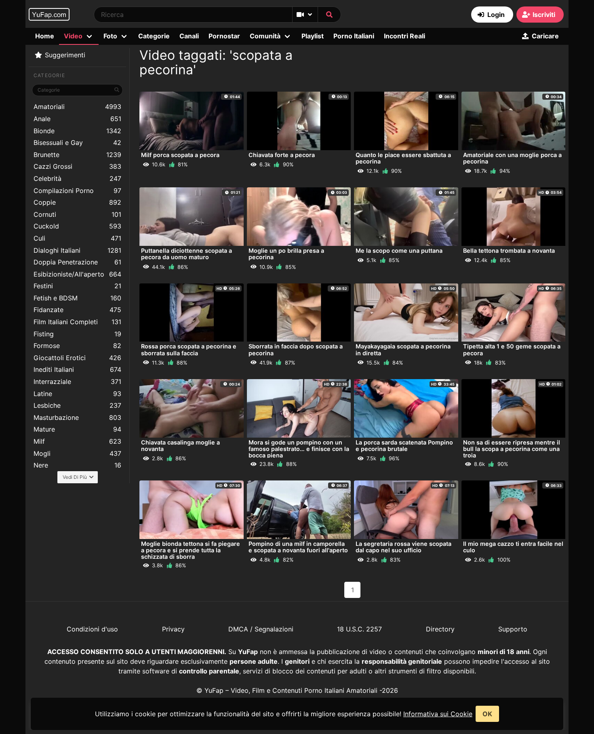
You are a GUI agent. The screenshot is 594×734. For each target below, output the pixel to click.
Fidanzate (77, 310)
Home (44, 36)
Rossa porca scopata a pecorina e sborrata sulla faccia (188, 349)
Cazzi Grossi (77, 166)
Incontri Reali (404, 36)
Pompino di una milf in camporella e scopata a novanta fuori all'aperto (298, 547)
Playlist (312, 36)
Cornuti (77, 214)
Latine (77, 394)
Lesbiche (77, 405)
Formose (77, 346)
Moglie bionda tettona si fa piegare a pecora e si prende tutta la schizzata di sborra (190, 550)
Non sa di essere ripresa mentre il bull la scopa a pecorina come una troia (511, 449)
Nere (77, 465)
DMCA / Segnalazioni (260, 629)
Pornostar (224, 36)
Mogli (77, 453)
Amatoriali (77, 107)
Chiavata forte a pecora (282, 154)
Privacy (173, 629)
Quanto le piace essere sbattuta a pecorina (403, 158)
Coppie (77, 202)
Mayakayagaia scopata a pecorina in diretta (403, 349)
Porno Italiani (353, 36)
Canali (189, 36)
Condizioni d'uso (92, 629)
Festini (77, 286)
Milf (77, 441)
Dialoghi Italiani (77, 250)
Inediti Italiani (77, 369)
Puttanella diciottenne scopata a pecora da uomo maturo (186, 253)
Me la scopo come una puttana (399, 250)
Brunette (77, 155)
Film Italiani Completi (77, 322)
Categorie (154, 36)
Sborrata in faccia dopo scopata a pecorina (296, 349)
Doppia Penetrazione (77, 262)
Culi (77, 238)
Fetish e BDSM (77, 298)
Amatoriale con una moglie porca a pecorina (512, 158)
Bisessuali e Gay (77, 142)
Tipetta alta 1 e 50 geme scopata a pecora (511, 349)
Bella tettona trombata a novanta (509, 250)
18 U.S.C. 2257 (359, 629)
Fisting (77, 334)
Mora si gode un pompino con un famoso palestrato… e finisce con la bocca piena (299, 449)
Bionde (77, 131)
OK (487, 714)
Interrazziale (77, 381)
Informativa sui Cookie (437, 714)
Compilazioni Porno (77, 191)
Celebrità (77, 178)
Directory (440, 629)
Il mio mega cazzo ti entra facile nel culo (513, 547)
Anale (77, 119)
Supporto (512, 629)
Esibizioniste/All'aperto (77, 274)
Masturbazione (77, 417)
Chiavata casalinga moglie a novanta (180, 445)
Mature (77, 429)
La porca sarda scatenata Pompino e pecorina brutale (404, 445)
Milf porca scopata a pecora (180, 154)
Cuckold (77, 226)
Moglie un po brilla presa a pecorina (286, 253)
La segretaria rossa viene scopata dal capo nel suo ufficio (403, 547)
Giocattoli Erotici (77, 358)
